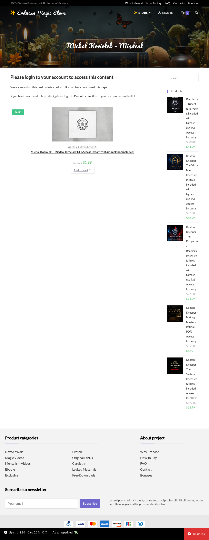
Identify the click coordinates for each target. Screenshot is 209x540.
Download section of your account (96, 96)
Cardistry (79, 463)
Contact (146, 469)
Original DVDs (82, 458)
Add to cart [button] (81, 169)
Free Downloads (83, 475)
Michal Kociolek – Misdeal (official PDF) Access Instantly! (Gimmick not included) (82, 152)
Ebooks (71, 146)
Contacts (179, 3)
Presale (77, 452)
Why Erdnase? (134, 3)
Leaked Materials (84, 469)
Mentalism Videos (18, 463)
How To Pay (154, 3)
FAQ (167, 3)
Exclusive (80, 146)
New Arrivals (91, 146)
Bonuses (193, 3)
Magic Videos (14, 458)
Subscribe (90, 503)
